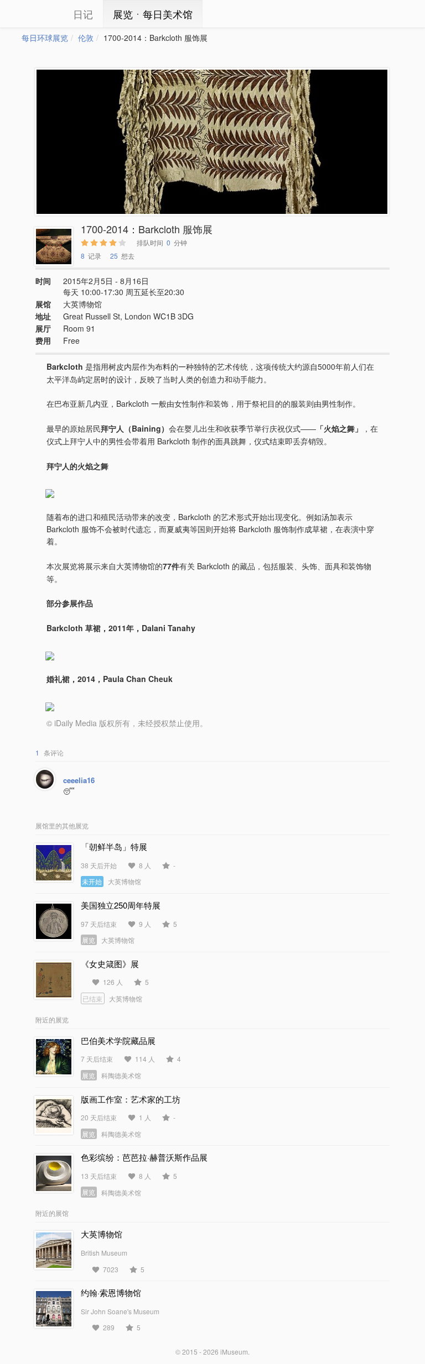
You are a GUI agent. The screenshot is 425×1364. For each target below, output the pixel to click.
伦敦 (86, 37)
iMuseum (234, 1351)
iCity (38, 14)
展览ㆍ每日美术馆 (153, 14)
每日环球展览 (45, 37)
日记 (83, 14)
